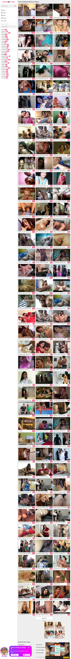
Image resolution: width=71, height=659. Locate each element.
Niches (4, 12)
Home (4, 10)
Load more (44, 618)
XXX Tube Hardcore (40, 647)
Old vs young (6, 32)
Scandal (5, 37)
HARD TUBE (8, 2)
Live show (5, 74)
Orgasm (5, 72)
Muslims (5, 31)
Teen (4, 61)
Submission (5, 62)
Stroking (5, 57)
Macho (4, 52)
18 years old (6, 67)
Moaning (5, 71)
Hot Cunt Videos (40, 652)
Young (4, 36)
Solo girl (5, 77)
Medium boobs (6, 56)
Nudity (4, 41)
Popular (4, 18)
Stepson (5, 69)
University (5, 47)
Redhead (5, 39)
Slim (4, 42)
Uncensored (5, 49)
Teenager (5, 44)
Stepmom (5, 46)
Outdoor (5, 76)
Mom (4, 29)
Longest (4, 20)
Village (4, 66)
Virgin (4, 34)
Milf (4, 54)
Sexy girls (5, 51)
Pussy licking (6, 59)
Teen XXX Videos (40, 650)
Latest (4, 15)
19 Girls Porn (39, 644)
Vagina (4, 64)
